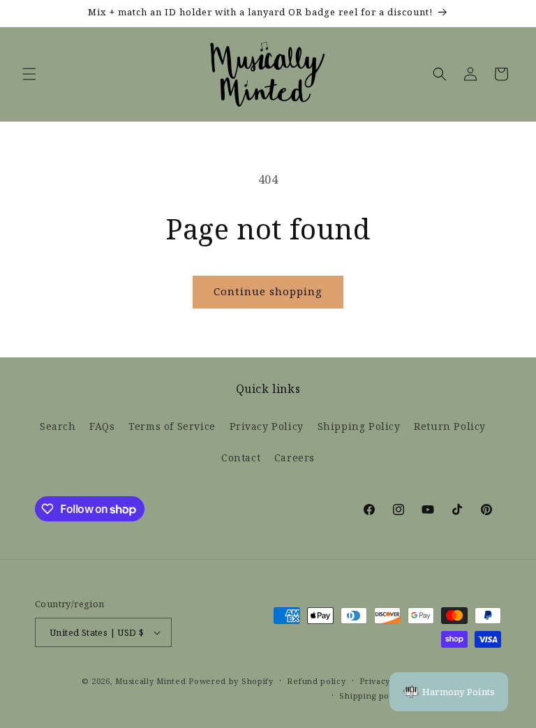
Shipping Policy (359, 427)
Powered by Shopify (231, 681)
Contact (240, 458)
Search (58, 427)
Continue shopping (268, 291)
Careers (294, 458)
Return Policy (450, 427)
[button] (29, 74)
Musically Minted (150, 681)
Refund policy (316, 681)
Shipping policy (371, 696)
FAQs (101, 427)
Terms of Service (172, 427)
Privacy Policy (267, 427)
